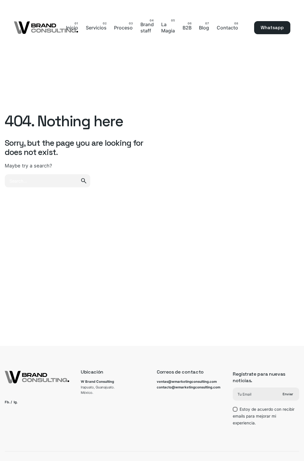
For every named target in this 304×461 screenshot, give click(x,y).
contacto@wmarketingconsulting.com (188, 387)
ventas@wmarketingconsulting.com (187, 382)
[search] (83, 180)
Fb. (7, 402)
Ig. (16, 402)
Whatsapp (272, 28)
